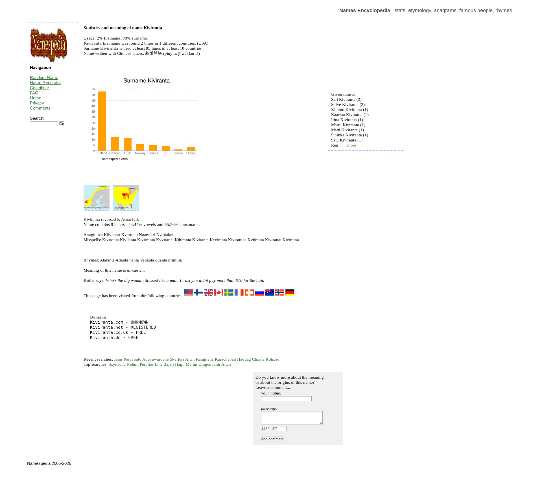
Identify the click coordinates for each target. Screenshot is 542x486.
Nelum (133, 364)
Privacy (37, 103)
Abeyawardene (155, 359)
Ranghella (205, 359)
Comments (40, 108)
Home (35, 97)
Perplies (147, 364)
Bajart (168, 364)
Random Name (44, 77)
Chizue (258, 359)
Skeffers (177, 359)
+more (350, 145)
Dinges (204, 364)
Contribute (39, 87)
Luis (158, 364)
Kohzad (272, 359)
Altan (190, 359)
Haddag (244, 359)
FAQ (34, 92)
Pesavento (132, 359)
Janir (118, 359)
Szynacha (117, 364)
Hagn (180, 364)
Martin (191, 364)
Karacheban (225, 359)
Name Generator (45, 82)
